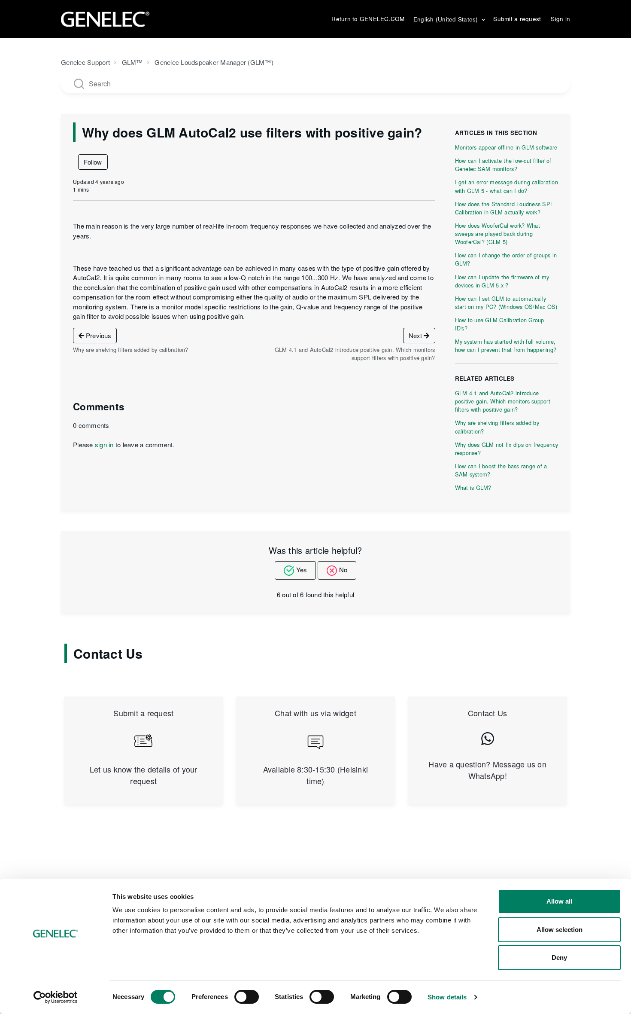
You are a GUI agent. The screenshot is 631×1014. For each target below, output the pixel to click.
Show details (447, 997)
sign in (104, 444)
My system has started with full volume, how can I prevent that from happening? (506, 345)
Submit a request (517, 19)
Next (416, 335)
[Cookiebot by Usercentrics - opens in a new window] (55, 997)
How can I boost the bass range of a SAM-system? (501, 470)
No (343, 569)
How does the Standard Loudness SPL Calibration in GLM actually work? (504, 208)
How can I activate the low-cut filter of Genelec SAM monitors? (503, 164)
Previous (97, 335)
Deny (559, 957)
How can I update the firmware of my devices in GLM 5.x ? (502, 281)
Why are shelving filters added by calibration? (497, 426)
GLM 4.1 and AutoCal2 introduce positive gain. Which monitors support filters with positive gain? (502, 401)
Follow (93, 161)
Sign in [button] (560, 19)
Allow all (559, 901)
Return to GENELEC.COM (367, 19)
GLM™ (132, 62)
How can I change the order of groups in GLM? (506, 259)
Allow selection (559, 929)
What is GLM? (473, 487)
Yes (301, 569)
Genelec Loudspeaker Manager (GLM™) (214, 62)
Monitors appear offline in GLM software (506, 147)
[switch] (246, 997)
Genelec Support (85, 62)
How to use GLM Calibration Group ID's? (499, 324)
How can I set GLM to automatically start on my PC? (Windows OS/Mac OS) (506, 302)
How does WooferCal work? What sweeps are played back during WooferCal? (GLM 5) (497, 233)
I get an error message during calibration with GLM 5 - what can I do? (506, 186)
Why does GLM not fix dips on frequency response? (506, 448)
